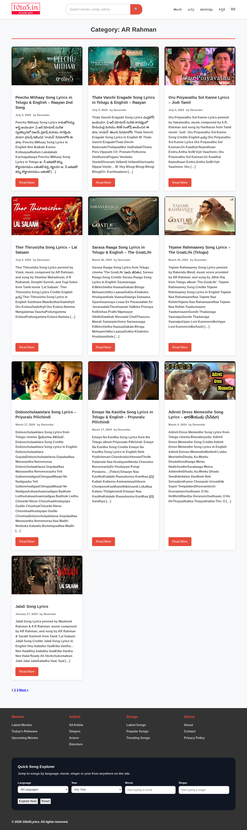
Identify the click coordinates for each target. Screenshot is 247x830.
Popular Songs (137, 731)
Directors (76, 744)
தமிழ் (191, 9)
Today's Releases (24, 731)
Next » (23, 690)
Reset (45, 801)
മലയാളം (206, 9)
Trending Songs (138, 738)
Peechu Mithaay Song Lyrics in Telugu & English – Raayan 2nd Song (44, 102)
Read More (27, 182)
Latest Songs (136, 725)
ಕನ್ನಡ (222, 9)
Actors (74, 738)
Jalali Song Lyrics (31, 606)
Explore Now (28, 801)
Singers (74, 731)
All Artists (76, 725)
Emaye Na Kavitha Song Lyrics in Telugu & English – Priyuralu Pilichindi (122, 417)
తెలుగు (177, 9)
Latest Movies (22, 725)
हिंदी (233, 9)
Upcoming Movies (25, 738)
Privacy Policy (194, 738)
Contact (189, 731)
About (188, 725)
